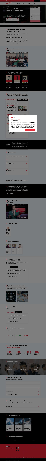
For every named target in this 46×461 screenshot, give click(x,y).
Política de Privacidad (25, 127)
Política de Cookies (19, 127)
